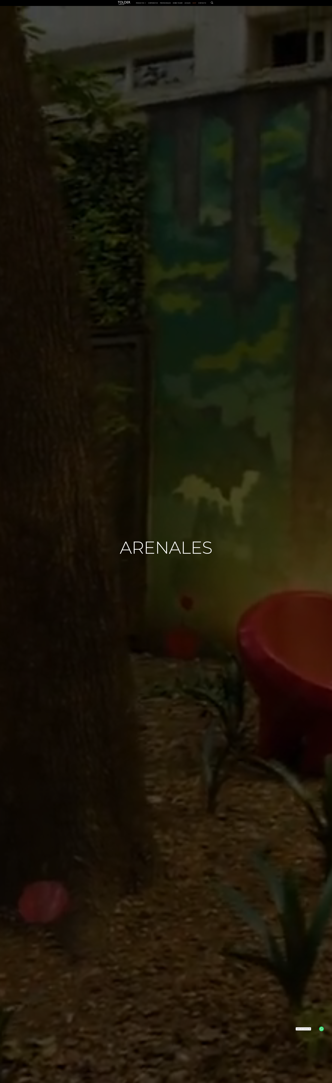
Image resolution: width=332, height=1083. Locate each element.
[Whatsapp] (321, 1028)
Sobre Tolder (178, 3)
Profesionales (165, 3)
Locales (188, 3)
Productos (140, 3)
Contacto (202, 3)
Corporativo (153, 3)
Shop (194, 3)
